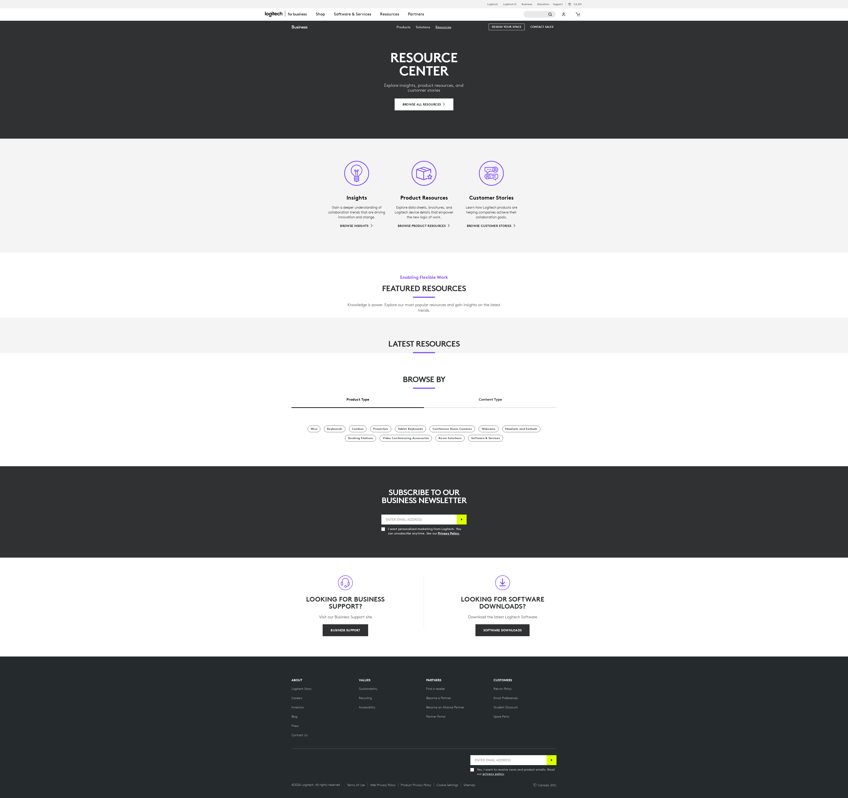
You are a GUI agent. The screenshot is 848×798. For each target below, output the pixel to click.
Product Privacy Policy (416, 785)
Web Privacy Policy (383, 785)
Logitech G (509, 4)
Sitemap (469, 785)
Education (543, 4)
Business (527, 4)
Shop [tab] (320, 14)
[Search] (540, 14)
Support (558, 4)
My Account (563, 14)
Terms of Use (356, 785)
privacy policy (493, 774)
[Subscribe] (462, 519)
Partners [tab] (416, 14)
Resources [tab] (389, 14)
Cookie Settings (447, 785)
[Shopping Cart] (577, 14)
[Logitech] (288, 13)
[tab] (358, 398)
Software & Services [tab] (352, 14)
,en (577, 4)
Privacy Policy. (449, 533)
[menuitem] (404, 27)
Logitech (492, 4)
